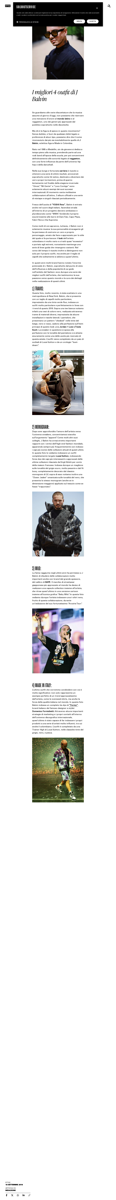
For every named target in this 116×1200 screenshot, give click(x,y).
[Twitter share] (12, 1195)
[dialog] (58, 14)
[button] (28, 22)
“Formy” (73, 705)
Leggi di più (62, 15)
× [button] (97, 8)
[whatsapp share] (18, 1195)
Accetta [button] (92, 21)
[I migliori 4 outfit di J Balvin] (6, 1195)
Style (7, 6)
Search (109, 6)
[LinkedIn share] (23, 1195)
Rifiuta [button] (79, 21)
